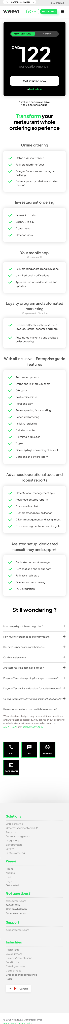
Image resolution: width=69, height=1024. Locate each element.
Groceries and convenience (21, 974)
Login (9, 881)
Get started (12, 885)
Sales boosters (14, 844)
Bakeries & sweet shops (19, 957)
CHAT (34, 11)
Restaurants (12, 949)
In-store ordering (15, 852)
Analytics (11, 831)
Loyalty (10, 848)
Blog (8, 876)
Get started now (34, 81)
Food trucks (12, 962)
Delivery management (18, 836)
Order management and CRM (22, 827)
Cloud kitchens (14, 953)
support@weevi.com (17, 929)
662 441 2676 (57, 2)
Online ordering (14, 823)
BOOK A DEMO (49, 11)
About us (10, 872)
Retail (9, 978)
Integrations (12, 840)
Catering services (15, 966)
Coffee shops (13, 970)
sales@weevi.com (33, 726)
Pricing (9, 868)
